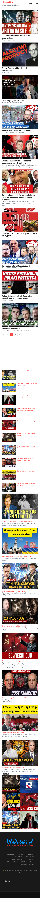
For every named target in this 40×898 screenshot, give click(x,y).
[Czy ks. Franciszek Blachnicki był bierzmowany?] (20, 54)
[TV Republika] (29, 784)
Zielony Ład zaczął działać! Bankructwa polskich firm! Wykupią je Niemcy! (17, 297)
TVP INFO (23, 862)
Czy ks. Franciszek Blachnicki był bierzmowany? (14, 69)
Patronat (32, 862)
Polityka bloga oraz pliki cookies (26, 864)
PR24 (14, 862)
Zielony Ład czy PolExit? (11, 328)
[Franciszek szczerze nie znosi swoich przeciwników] (20, 22)
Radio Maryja (31, 854)
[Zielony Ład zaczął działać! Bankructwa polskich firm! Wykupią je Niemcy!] (20, 282)
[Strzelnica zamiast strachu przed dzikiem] (11, 820)
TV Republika (18, 856)
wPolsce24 (31, 859)
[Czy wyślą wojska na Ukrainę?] (20, 87)
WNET (7, 862)
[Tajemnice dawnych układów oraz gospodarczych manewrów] (11, 802)
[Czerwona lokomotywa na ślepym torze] (29, 802)
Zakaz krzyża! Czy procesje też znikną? (17, 130)
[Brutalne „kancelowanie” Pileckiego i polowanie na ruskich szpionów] (20, 147)
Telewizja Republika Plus (18, 859)
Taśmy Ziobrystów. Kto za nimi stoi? (16, 266)
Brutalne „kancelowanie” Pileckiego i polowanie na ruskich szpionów (16, 162)
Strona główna (10, 854)
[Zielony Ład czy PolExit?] (20, 315)
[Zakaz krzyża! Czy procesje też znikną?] (20, 117)
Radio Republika (30, 856)
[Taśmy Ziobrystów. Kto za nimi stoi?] (20, 252)
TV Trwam (21, 854)
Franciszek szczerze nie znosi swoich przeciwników (16, 36)
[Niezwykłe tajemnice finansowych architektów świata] (29, 820)
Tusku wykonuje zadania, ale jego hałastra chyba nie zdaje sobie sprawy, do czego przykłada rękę (18, 197)
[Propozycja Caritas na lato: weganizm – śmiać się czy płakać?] (20, 220)
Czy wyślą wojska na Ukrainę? (13, 100)
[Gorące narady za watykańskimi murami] (11, 784)
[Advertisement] (20, 354)
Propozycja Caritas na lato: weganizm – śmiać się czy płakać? (19, 234)
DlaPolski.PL (8, 2)
